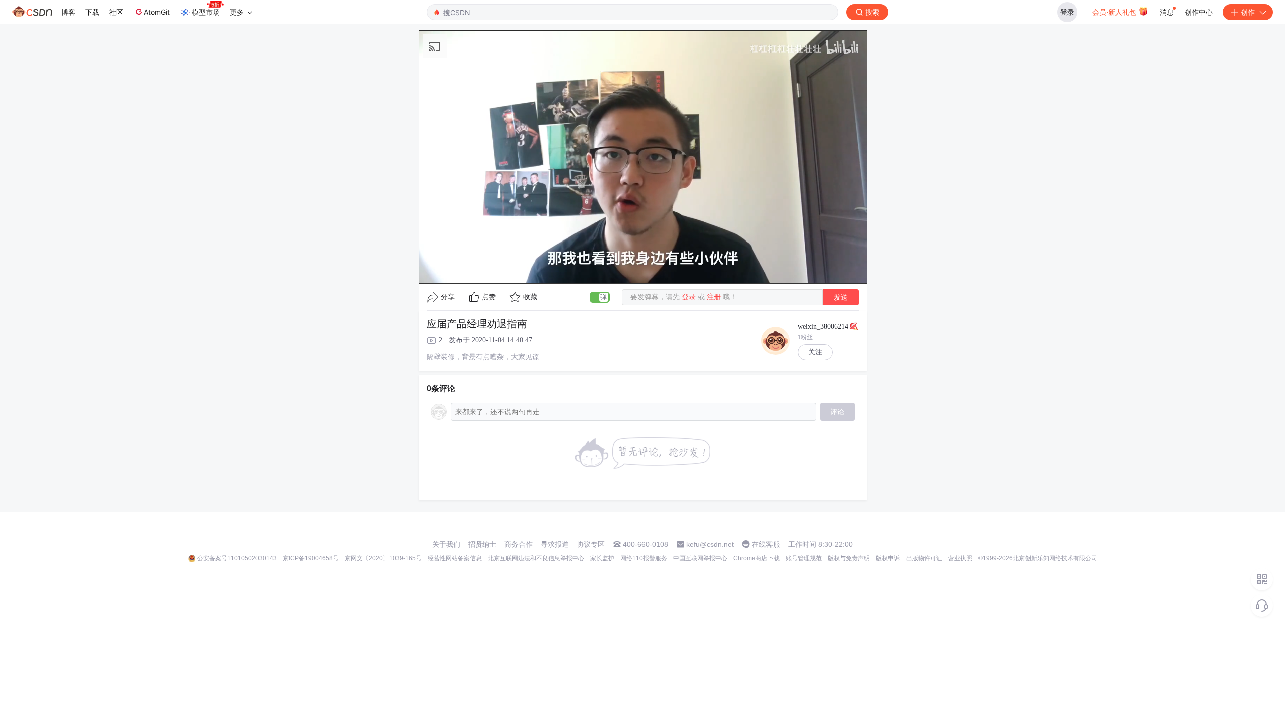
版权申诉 (888, 558)
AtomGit (157, 12)
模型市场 (206, 12)
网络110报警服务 (643, 558)
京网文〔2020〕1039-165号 (383, 558)
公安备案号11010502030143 (237, 558)
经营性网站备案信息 (455, 558)
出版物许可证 (924, 558)
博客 (68, 12)
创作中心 (1199, 12)
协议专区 (591, 544)
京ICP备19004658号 (311, 558)
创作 (1248, 12)
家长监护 (602, 558)
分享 (448, 297)
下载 (92, 12)
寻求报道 (555, 544)
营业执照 (960, 558)
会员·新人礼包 (1115, 12)
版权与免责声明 (849, 558)
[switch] (600, 297)
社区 (116, 12)
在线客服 (766, 544)
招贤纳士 (482, 544)
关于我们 (446, 544)
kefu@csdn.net (710, 544)
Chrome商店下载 (756, 558)
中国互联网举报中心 (700, 558)
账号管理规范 (804, 558)
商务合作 (518, 544)
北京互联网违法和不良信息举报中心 (536, 558)
